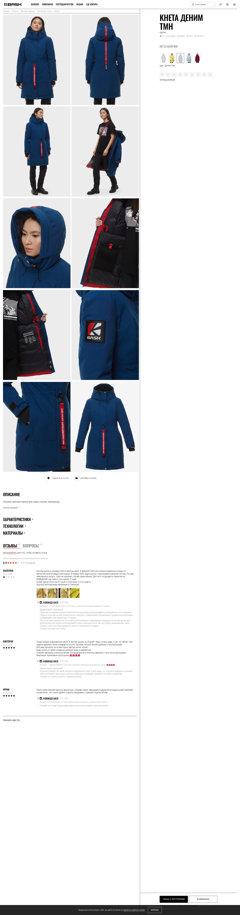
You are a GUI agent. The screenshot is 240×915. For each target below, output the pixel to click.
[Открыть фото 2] (105, 59)
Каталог (15, 11)
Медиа (79, 4)
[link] (13, 4)
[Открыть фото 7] (36, 335)
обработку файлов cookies (134, 910)
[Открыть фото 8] (105, 335)
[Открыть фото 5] (36, 243)
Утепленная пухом (44, 11)
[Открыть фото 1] (36, 59)
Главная (6, 11)
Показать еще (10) (11, 720)
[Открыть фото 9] (36, 426)
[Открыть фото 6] (105, 243)
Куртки (57, 11)
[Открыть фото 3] (36, 151)
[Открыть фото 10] (105, 426)
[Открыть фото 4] (105, 151)
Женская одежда (27, 11)
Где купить (92, 4)
